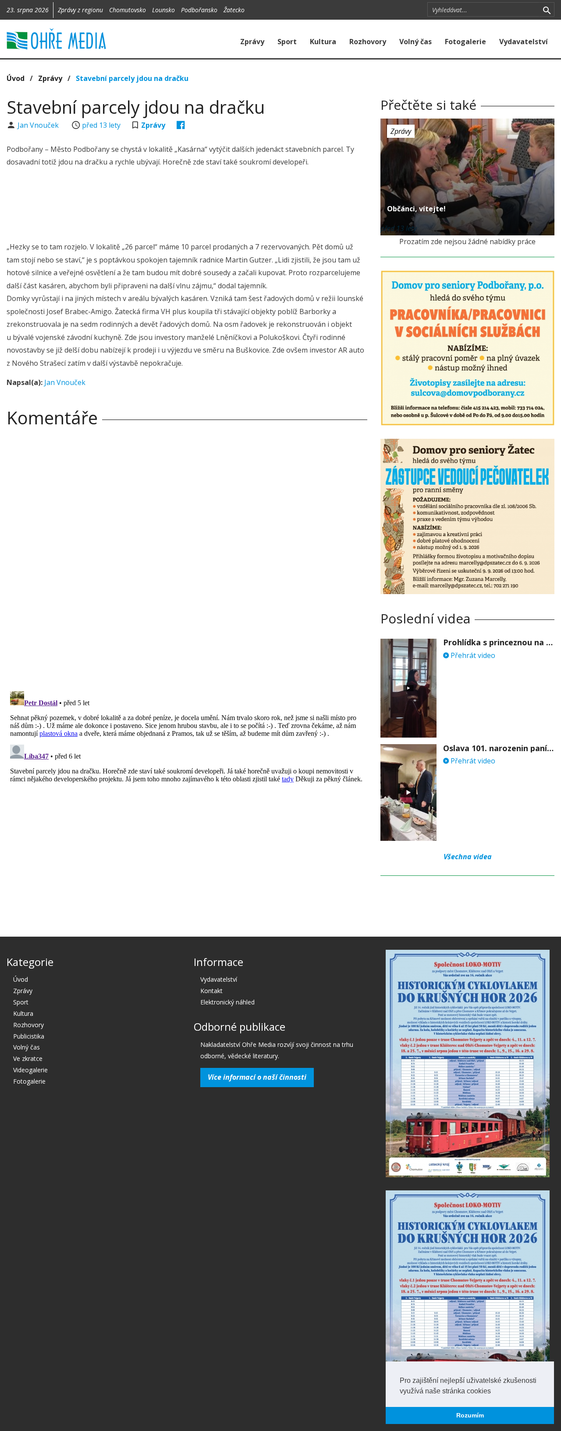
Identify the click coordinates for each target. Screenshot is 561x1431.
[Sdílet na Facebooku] (181, 125)
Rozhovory (367, 41)
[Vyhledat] (547, 9)
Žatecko (234, 10)
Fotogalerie (465, 41)
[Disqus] (187, 556)
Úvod (16, 78)
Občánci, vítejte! (416, 208)
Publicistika (28, 1036)
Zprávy (252, 41)
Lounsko (163, 10)
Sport (287, 41)
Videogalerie (30, 1070)
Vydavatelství (523, 41)
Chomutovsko (127, 10)
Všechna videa (468, 856)
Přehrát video (472, 655)
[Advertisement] (187, 205)
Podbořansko (199, 10)
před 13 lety (101, 125)
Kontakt (211, 991)
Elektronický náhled (227, 1002)
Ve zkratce (28, 1058)
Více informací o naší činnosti (257, 1077)
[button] (494, 1391)
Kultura (323, 41)
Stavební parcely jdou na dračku (132, 78)
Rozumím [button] (470, 1415)
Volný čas (415, 41)
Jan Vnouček (39, 125)
